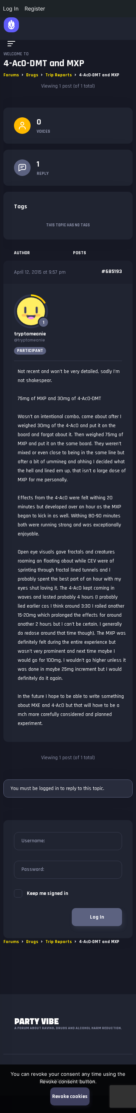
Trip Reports (58, 75)
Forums (11, 75)
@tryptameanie (29, 340)
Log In (97, 917)
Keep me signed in (47, 893)
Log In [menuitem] (11, 8)
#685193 (111, 271)
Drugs (32, 75)
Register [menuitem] (35, 8)
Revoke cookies (70, 1096)
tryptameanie (30, 334)
